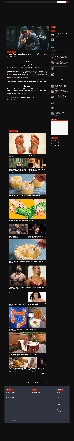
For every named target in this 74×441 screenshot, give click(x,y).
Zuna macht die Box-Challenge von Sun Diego (38, 382)
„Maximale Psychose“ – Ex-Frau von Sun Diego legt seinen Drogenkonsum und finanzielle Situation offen (60, 51)
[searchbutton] (67, 2)
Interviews (37, 1)
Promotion (59, 411)
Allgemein (15, 1)
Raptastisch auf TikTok (55, 145)
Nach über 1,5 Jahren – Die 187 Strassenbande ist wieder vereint (59, 102)
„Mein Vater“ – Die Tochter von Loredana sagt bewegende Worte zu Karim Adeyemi (60, 86)
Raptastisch (9, 1)
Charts (58, 397)
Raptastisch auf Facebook (55, 140)
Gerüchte (43, 1)
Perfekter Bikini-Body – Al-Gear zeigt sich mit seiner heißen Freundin (60, 34)
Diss (25, 1)
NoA (58, 407)
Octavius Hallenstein (18, 57)
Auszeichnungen (60, 395)
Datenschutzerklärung (36, 392)
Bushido (34, 74)
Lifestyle (21, 1)
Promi (58, 409)
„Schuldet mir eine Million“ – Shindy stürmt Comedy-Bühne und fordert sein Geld (60, 108)
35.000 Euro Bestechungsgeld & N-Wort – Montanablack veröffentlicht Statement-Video (60, 80)
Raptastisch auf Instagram (55, 142)
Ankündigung (30, 1)
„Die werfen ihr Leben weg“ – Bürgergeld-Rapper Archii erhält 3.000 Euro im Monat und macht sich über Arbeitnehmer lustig (60, 96)
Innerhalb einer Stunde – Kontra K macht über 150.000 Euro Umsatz (21, 377)
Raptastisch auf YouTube (55, 143)
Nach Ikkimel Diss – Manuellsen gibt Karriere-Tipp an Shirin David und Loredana (61, 91)
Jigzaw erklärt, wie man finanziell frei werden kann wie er (59, 113)
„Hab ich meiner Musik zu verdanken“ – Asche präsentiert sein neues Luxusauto (60, 57)
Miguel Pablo (28, 57)
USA (58, 413)
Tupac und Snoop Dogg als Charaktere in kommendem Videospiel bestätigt (60, 45)
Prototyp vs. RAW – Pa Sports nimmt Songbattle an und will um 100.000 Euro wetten (60, 74)
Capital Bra (24, 57)
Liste (58, 406)
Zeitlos (58, 414)
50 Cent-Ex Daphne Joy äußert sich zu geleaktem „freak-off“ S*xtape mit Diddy (60, 68)
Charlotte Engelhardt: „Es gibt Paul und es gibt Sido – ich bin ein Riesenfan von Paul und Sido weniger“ (60, 39)
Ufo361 (9, 74)
